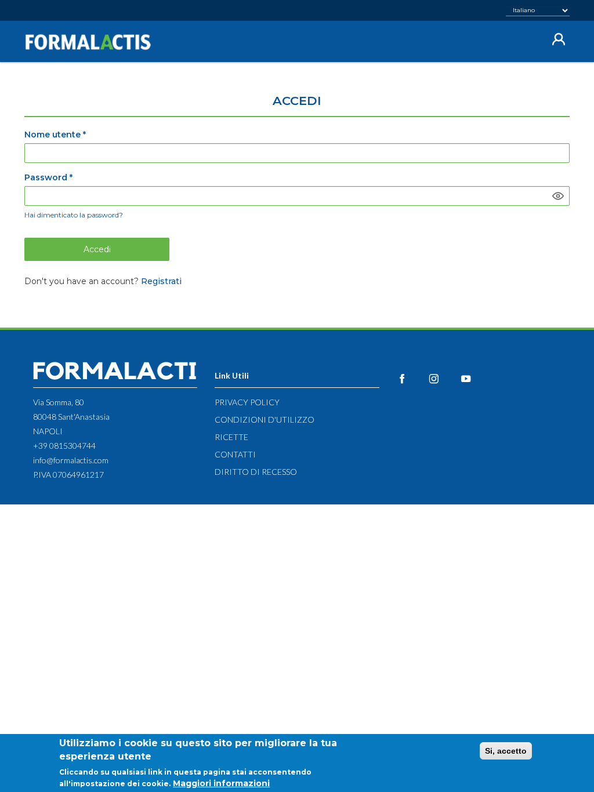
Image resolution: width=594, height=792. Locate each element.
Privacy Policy (247, 402)
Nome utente (55, 134)
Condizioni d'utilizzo (264, 419)
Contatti (235, 454)
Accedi (97, 249)
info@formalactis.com (70, 460)
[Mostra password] (558, 196)
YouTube (475, 378)
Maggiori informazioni (221, 783)
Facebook (411, 378)
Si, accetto (506, 750)
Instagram (443, 378)
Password (48, 177)
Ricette (231, 437)
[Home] (92, 42)
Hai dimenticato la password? (73, 214)
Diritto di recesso (256, 472)
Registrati (161, 281)
